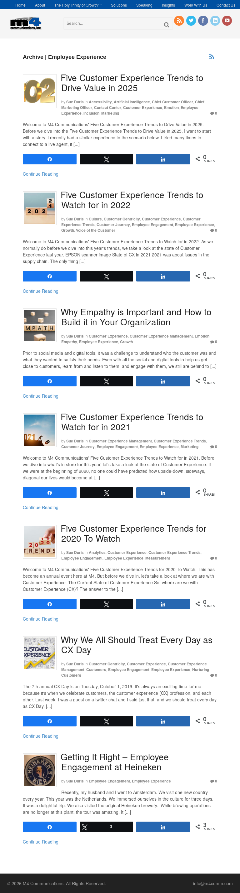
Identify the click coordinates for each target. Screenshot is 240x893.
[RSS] (179, 21)
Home (20, 5)
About (40, 5)
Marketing (110, 113)
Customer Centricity (122, 219)
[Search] (166, 24)
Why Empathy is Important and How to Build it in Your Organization (136, 316)
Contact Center (107, 107)
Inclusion (91, 113)
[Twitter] (191, 21)
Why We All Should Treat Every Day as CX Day (136, 644)
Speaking (144, 5)
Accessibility (100, 102)
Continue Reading (40, 174)
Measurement (157, 558)
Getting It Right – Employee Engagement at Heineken (115, 761)
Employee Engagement (152, 224)
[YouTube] (227, 21)
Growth (67, 230)
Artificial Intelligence (132, 102)
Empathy (69, 341)
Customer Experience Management (161, 336)
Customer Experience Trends (180, 441)
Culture (95, 219)
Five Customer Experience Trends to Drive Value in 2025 (132, 82)
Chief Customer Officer (172, 102)
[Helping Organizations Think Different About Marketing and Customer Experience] (26, 29)
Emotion (171, 107)
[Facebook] (203, 21)
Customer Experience (142, 107)
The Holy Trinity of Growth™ (78, 5)
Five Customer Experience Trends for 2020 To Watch (133, 533)
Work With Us (195, 5)
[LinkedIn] (215, 21)
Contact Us (226, 5)
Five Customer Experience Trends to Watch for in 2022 (132, 199)
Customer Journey (113, 224)
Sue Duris (75, 102)
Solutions (119, 5)
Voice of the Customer (95, 230)
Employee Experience (194, 224)
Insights (168, 5)
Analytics (97, 552)
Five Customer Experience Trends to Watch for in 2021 (132, 421)
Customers (96, 669)
